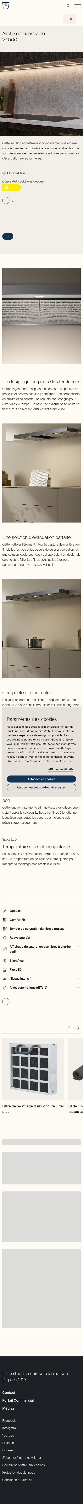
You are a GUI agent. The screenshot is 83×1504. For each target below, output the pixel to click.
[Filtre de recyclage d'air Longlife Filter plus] (33, 1069)
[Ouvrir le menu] (78, 5)
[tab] (2, 897)
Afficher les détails (60, 769)
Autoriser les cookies (41, 779)
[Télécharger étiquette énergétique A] (12, 190)
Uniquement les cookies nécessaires (41, 787)
